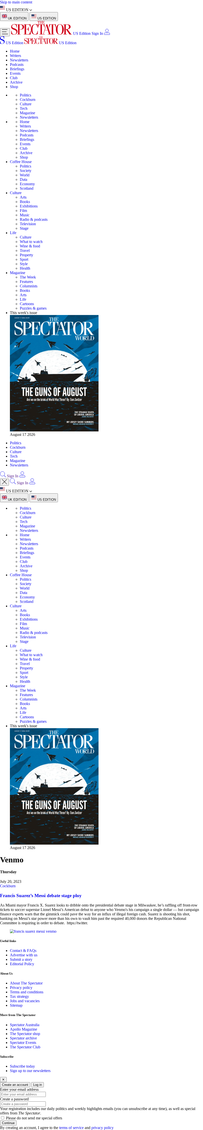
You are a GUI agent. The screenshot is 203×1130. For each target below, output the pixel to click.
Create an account (15, 1085)
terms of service (71, 1128)
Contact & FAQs (23, 950)
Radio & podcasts (34, 219)
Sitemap (16, 1005)
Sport (24, 259)
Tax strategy (19, 996)
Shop (14, 87)
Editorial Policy (22, 964)
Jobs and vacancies (25, 1001)
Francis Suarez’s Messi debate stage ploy (41, 895)
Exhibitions (29, 206)
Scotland (26, 188)
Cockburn (27, 99)
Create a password (14, 1099)
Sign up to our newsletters (30, 1071)
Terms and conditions (26, 992)
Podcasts (17, 64)
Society (25, 170)
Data (23, 179)
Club (14, 78)
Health (25, 268)
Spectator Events (23, 1042)
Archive (16, 82)
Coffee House (21, 162)
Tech (23, 108)
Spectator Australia (24, 1025)
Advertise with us (23, 955)
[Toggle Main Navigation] (5, 32)
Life (13, 233)
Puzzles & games (33, 308)
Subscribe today (22, 1066)
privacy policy (102, 1128)
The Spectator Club (25, 1047)
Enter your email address (19, 1089)
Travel (25, 250)
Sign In (97, 33)
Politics (25, 95)
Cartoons (27, 304)
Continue (8, 1123)
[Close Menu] (4, 482)
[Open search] (3, 476)
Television (28, 224)
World (24, 175)
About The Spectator (26, 983)
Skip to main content (16, 2)
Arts (23, 197)
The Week (28, 277)
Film (23, 210)
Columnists (28, 286)
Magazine (27, 113)
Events (15, 73)
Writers (15, 56)
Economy (27, 184)
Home (15, 51)
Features (26, 281)
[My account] (107, 33)
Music (24, 215)
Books (25, 202)
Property (26, 255)
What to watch (31, 242)
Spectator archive (23, 1038)
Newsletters (19, 60)
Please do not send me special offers (34, 1118)
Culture (25, 104)
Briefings (17, 69)
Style (24, 264)
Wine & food (30, 246)
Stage (24, 228)
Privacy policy (21, 987)
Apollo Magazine (23, 1029)
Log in (37, 1085)
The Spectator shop (25, 1034)
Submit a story (21, 959)
